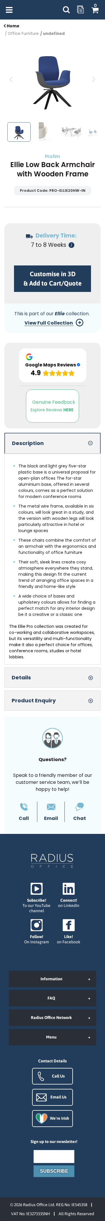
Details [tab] (21, 677)
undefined (54, 33)
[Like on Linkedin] (68, 895)
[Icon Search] (66, 10)
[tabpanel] (52, 559)
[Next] (93, 79)
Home (12, 26)
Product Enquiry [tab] (34, 700)
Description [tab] (28, 443)
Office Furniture (23, 33)
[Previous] (11, 79)
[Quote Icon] (80, 10)
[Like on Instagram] (36, 931)
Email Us (58, 1097)
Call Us (58, 1076)
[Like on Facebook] (68, 931)
